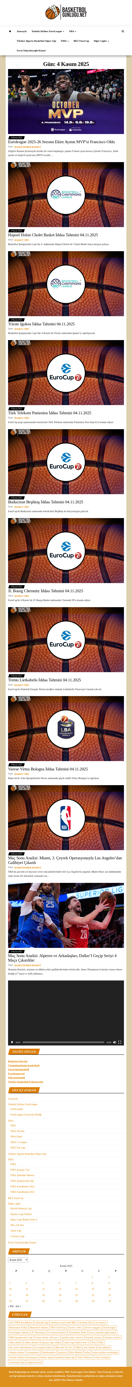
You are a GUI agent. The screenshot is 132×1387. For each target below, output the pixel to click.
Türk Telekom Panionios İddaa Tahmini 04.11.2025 (49, 413)
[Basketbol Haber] (10, 31)
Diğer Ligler (101, 41)
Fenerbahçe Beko (77, 1332)
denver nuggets (92, 1327)
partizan (63, 1352)
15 (93, 1289)
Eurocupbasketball (18, 1069)
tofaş (87, 1352)
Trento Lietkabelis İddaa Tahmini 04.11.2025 (44, 680)
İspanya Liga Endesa (21, 1214)
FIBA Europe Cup (19, 1169)
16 (109, 1289)
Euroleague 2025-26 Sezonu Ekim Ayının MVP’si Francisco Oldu (61, 141)
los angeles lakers (43, 1347)
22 (93, 1295)
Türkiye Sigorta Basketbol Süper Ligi (36, 41)
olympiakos (33, 1352)
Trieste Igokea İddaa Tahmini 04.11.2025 (41, 324)
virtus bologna (102, 1357)
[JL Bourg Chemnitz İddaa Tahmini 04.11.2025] (66, 550)
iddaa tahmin (15, 1342)
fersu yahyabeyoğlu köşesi (102, 1332)
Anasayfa (22, 31)
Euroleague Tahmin (19, 1332)
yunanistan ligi (16, 1362)
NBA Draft (16, 1136)
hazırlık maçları (94, 1337)
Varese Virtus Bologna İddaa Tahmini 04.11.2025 (48, 769)
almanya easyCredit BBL (63, 1322)
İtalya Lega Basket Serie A (24, 1219)
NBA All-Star (17, 1131)
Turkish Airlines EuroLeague (47, 31)
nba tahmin (89, 1347)
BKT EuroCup (81, 41)
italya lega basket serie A (76, 1342)
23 (109, 1295)
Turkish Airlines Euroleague (23, 1357)
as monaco (101, 1322)
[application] (66, 1012)
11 (27, 1289)
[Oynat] (12, 1042)
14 (76, 1289)
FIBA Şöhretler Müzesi (22, 1175)
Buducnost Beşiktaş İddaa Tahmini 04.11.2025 (45, 502)
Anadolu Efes (86, 1322)
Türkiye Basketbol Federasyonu (25, 1081)
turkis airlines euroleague (105, 1352)
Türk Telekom (85, 1357)
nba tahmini (104, 1347)
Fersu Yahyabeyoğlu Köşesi (31, 50)
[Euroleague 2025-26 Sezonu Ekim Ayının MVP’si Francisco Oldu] (66, 101)
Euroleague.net (16, 1073)
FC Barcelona (38, 1332)
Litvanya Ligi (17, 1236)
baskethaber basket (27, 147)
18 (27, 1295)
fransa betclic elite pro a (47, 1337)
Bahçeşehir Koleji (18, 1327)
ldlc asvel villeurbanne (20, 1347)
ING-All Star (17, 1225)
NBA (72, 31)
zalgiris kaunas (34, 1362)
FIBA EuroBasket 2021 (22, 1192)
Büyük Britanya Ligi (21, 1208)
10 (10, 1289)
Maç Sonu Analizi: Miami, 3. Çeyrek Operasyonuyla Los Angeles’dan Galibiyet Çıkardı (65, 860)
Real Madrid (76, 1352)
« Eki (11, 1306)
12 (43, 1289)
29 (93, 1301)
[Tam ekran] (119, 1042)
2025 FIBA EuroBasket (21, 1322)
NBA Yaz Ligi (17, 1147)
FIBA (64, 41)
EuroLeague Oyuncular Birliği (26, 1114)
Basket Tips (21, 240)
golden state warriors (72, 1337)
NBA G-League (18, 1142)
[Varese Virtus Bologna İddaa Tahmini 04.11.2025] (66, 728)
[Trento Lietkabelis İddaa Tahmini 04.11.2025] (66, 639)
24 (10, 1301)
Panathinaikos (49, 1352)
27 (60, 1301)
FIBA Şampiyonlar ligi (22, 1180)
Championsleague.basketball (23, 1065)
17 (10, 1295)
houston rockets (113, 1337)
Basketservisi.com (17, 1061)
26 (43, 1301)
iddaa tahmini (32, 1342)
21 (76, 1295)
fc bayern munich (57, 1332)
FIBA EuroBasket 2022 (22, 1186)
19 (43, 1295)
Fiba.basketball (16, 1077)
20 (60, 1295)
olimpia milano (16, 1352)
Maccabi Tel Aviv (64, 1347)
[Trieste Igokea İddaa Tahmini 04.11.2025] (66, 283)
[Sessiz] (114, 1042)
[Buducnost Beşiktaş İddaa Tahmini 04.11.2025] (66, 461)
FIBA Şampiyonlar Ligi (21, 1337)
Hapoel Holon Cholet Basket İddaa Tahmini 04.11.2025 (53, 235)
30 (109, 1301)
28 (76, 1301)
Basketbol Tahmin (39, 1327)
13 (60, 1289)
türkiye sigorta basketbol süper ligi (57, 1357)
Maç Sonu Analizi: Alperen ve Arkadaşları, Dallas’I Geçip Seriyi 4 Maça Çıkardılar (62, 958)
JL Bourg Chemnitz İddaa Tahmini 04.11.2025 (45, 591)
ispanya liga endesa (51, 1342)
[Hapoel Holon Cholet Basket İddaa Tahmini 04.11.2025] (66, 194)
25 (27, 1301)
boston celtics (75, 1327)
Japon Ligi (15, 1230)
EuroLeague (16, 1109)
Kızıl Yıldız (98, 1342)
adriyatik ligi (41, 1322)
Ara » (18, 1306)
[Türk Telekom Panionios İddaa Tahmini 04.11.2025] (66, 372)
